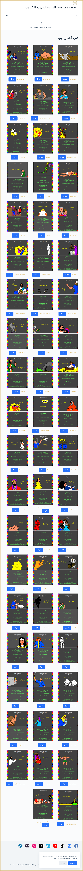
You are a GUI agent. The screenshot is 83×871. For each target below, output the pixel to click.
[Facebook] (76, 846)
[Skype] (48, 846)
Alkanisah (22, 118)
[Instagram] (34, 846)
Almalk (23, 510)
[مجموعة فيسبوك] (69, 846)
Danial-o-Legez (20, 589)
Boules (74, 589)
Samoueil (22, 469)
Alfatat (73, 118)
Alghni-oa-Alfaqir (44, 118)
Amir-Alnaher (71, 550)
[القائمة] (6, 15)
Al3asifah (73, 510)
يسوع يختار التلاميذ (20, 784)
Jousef (23, 235)
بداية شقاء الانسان (71, 824)
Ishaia (48, 235)
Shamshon (72, 784)
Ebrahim (73, 235)
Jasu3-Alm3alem (20, 274)
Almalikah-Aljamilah (43, 507)
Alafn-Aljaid (21, 79)
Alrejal (48, 157)
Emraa (48, 667)
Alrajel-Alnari (71, 157)
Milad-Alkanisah (45, 430)
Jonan (48, 352)
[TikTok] (62, 846)
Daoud (23, 628)
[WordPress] (20, 846)
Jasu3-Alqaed (71, 313)
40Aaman (73, 79)
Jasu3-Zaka (72, 352)
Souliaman (47, 784)
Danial (74, 628)
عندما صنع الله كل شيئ (43, 822)
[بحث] (76, 15)
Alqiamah (47, 391)
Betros (23, 550)
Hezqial (73, 706)
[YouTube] (55, 846)
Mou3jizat (22, 430)
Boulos (23, 391)
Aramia (22, 196)
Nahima (22, 706)
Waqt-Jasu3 (21, 352)
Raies (48, 745)
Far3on (23, 667)
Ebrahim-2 (72, 430)
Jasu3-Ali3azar (45, 274)
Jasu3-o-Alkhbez (20, 313)
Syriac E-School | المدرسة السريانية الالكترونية (51, 7)
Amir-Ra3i (47, 550)
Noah (48, 469)
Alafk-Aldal (46, 79)
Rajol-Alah (22, 745)
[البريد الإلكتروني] (27, 846)
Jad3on (48, 706)
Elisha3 (73, 667)
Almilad (73, 391)
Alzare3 (48, 196)
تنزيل (65, 79)
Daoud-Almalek (45, 628)
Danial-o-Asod (46, 589)
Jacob (74, 274)
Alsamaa (22, 157)
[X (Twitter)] (41, 846)
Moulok (73, 469)
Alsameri (73, 196)
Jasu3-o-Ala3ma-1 (44, 313)
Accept (72, 863)
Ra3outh (73, 745)
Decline (63, 863)
